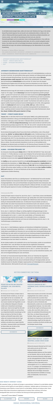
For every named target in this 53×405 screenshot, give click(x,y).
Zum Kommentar (13, 332)
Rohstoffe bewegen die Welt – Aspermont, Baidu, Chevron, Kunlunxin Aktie (40, 286)
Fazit (4, 64)
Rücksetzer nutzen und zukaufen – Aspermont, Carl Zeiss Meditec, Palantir (12, 286)
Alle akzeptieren (8, 398)
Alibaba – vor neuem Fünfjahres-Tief (13, 62)
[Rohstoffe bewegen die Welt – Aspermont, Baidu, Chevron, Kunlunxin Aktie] (40, 279)
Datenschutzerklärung (25, 403)
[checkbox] (0, 395)
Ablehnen (45, 398)
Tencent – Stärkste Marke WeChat (13, 61)
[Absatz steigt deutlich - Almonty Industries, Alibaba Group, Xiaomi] (40, 333)
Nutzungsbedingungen (32, 264)
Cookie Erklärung (35, 403)
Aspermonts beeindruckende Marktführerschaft (17, 59)
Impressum (16, 403)
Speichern (26, 398)
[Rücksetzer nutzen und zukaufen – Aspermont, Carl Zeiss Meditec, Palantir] (13, 279)
